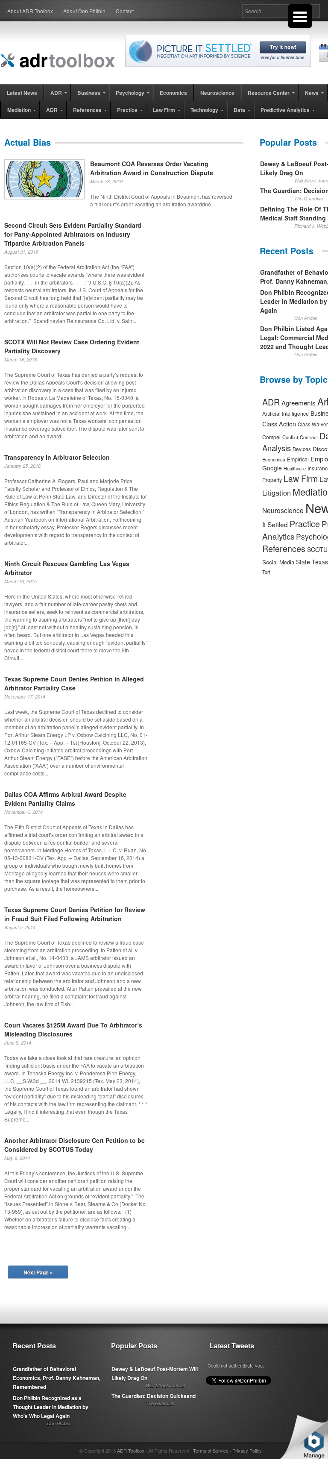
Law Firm (301, 478)
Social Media (278, 562)
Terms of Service (210, 1450)
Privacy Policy (247, 1450)
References (283, 548)
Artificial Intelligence (285, 413)
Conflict (290, 437)
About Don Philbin (84, 11)
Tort (266, 572)
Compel (271, 436)
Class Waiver (313, 424)
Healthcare (295, 468)
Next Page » (38, 1272)
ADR (271, 402)
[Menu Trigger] (300, 16)
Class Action (279, 423)
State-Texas (312, 562)
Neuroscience (283, 510)
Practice (305, 523)
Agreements (298, 402)
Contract (309, 437)
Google (272, 468)
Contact (125, 11)
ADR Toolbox (130, 1450)
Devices (302, 449)
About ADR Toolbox (30, 11)
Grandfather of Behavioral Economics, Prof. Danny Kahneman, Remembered (56, 1378)
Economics (273, 459)
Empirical (298, 459)
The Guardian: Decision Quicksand (153, 1396)
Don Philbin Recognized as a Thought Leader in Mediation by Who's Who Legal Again (50, 1407)
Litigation (276, 492)
